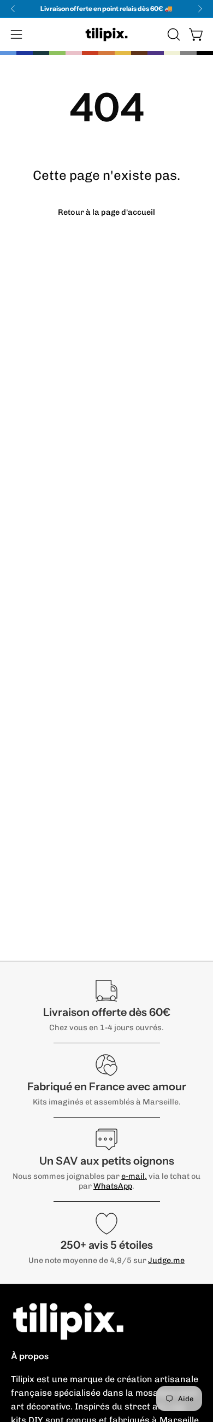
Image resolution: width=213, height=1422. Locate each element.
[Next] (200, 9)
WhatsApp (112, 1186)
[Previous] (13, 9)
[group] (106, 8)
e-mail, (134, 1176)
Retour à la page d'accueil (106, 212)
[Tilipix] (106, 35)
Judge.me (166, 1260)
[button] (172, 34)
